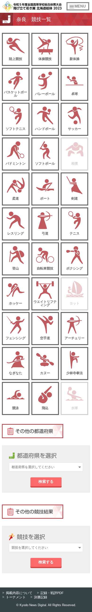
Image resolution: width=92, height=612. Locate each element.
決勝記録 (40, 597)
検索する (46, 481)
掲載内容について (19, 593)
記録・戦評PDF (52, 593)
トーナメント (16, 597)
